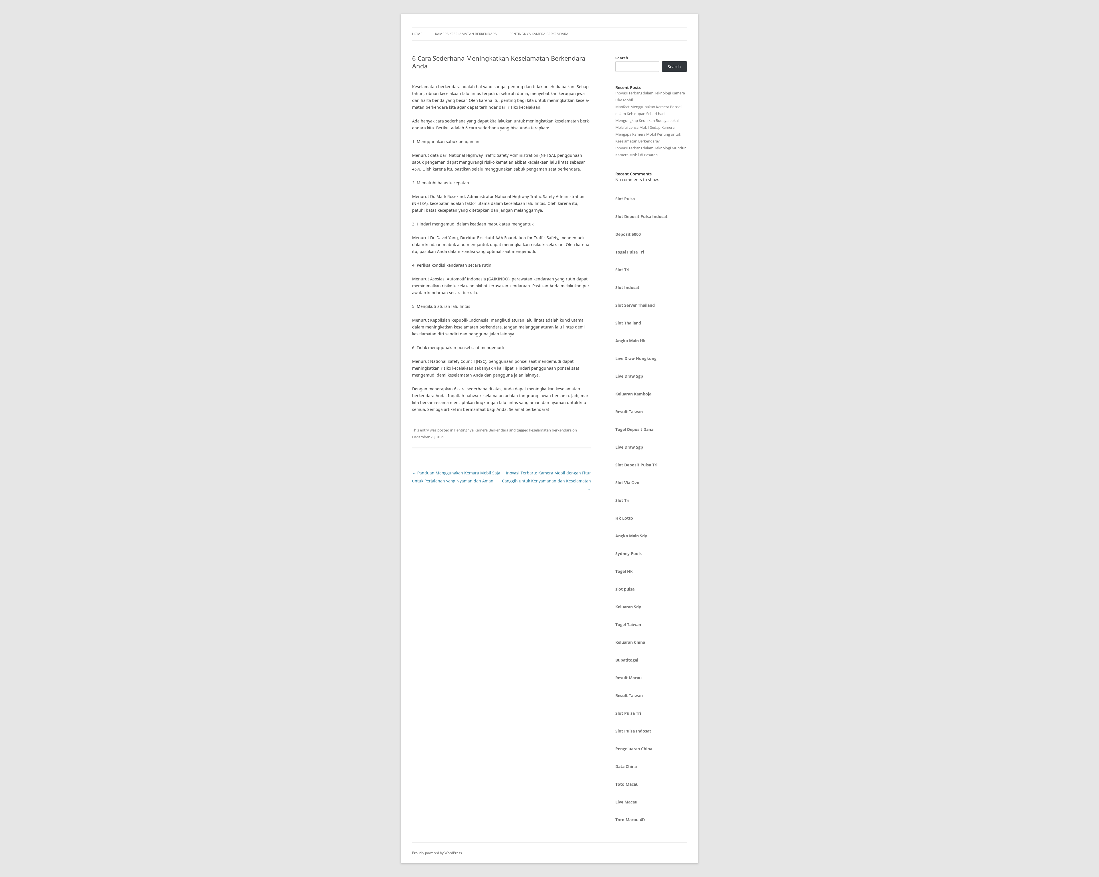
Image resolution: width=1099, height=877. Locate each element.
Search (621, 57)
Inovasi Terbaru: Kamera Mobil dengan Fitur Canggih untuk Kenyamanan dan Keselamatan (546, 481)
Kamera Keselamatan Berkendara (466, 33)
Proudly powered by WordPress (437, 852)
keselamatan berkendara (550, 430)
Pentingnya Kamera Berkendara (538, 33)
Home (417, 33)
